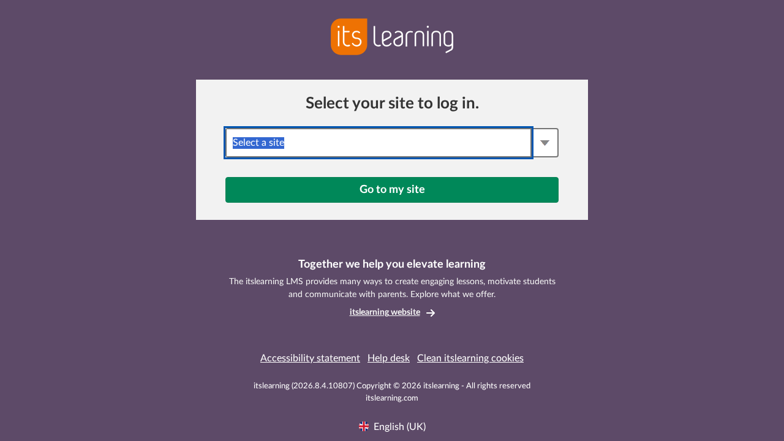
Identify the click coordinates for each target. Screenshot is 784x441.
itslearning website (385, 312)
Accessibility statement (310, 358)
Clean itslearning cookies (470, 358)
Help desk (389, 358)
